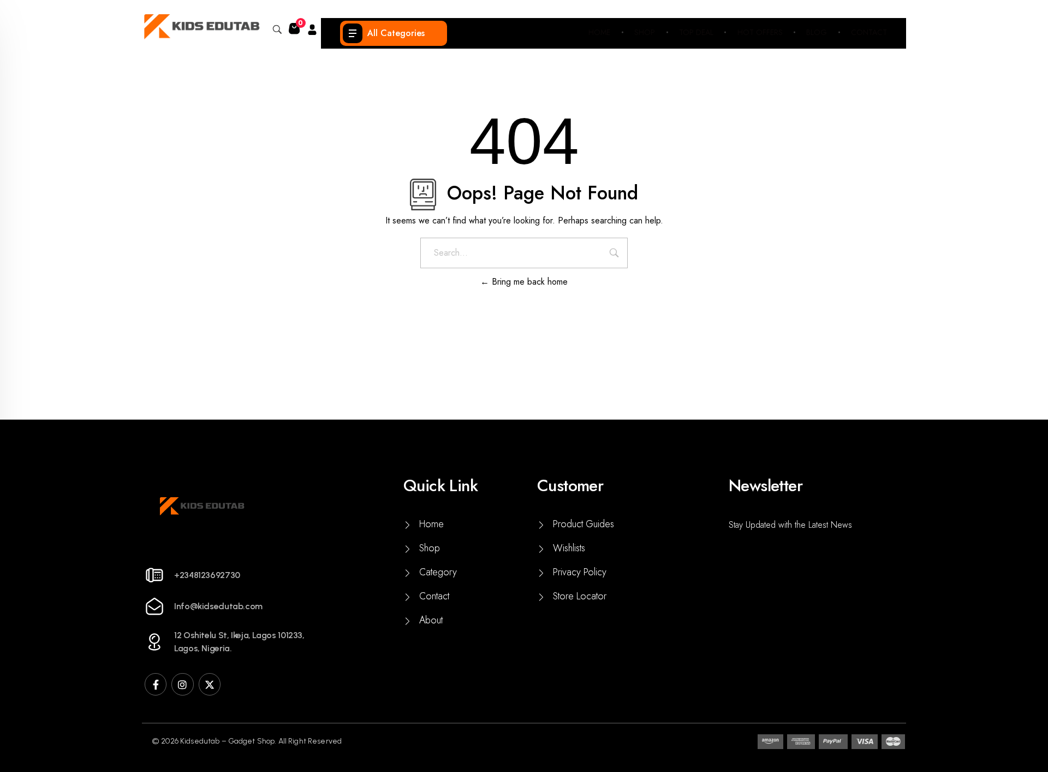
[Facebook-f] (155, 684)
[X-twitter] (210, 684)
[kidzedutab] (201, 26)
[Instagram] (182, 684)
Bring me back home (528, 281)
